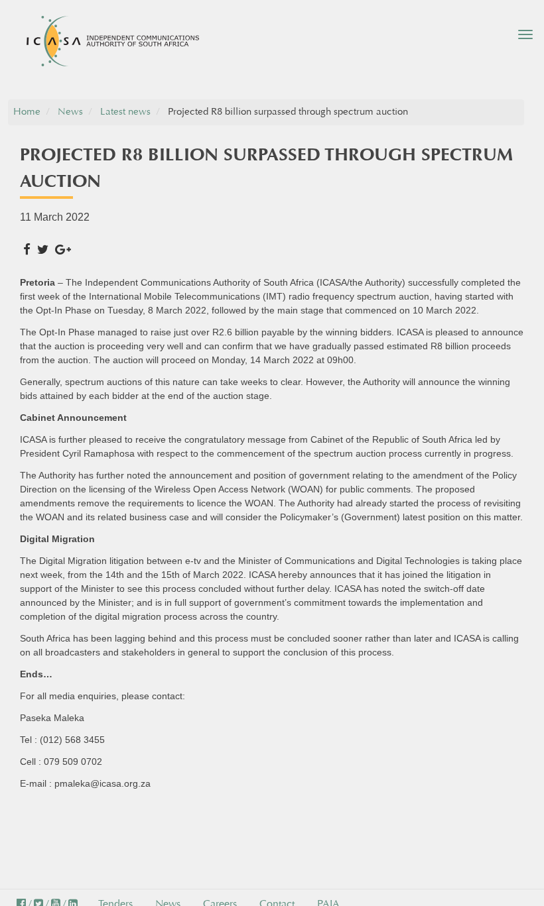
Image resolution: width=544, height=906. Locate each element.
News (70, 111)
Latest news (125, 111)
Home (26, 111)
